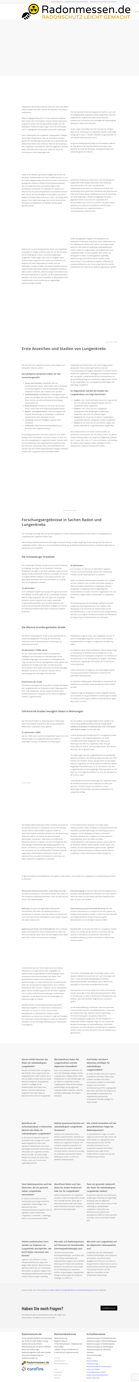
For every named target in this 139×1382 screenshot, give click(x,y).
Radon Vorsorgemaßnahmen (65, 1290)
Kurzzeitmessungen (94, 1355)
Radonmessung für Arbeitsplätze (99, 1366)
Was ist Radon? (92, 1361)
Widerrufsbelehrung (61, 1364)
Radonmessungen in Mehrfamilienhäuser (102, 1341)
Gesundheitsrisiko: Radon (96, 1372)
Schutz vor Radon (48, 1290)
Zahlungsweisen (59, 1361)
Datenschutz (58, 1372)
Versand (57, 1358)
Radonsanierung (84, 1290)
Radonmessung (36, 899)
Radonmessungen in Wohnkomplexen (101, 1344)
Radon (89, 1358)
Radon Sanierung (93, 1378)
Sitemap (57, 1378)
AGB (55, 1369)
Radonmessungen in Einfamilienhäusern (101, 1338)
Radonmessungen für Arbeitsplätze (100, 1347)
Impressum (58, 1375)
